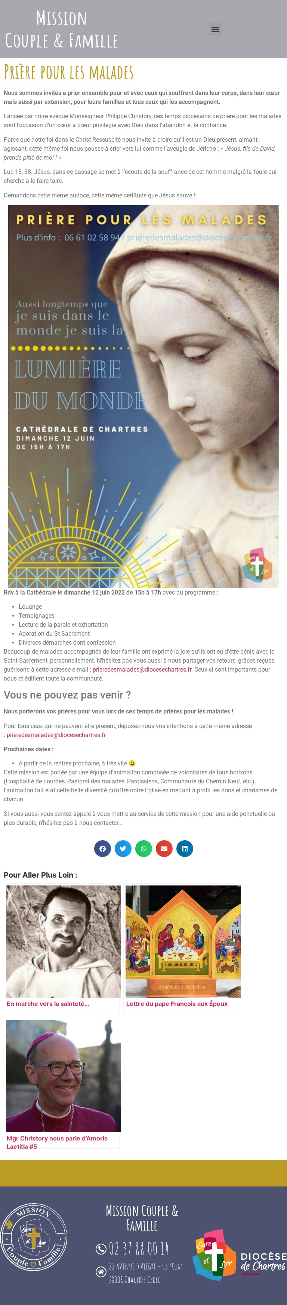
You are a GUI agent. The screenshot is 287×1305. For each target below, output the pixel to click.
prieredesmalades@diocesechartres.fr (142, 669)
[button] (215, 29)
